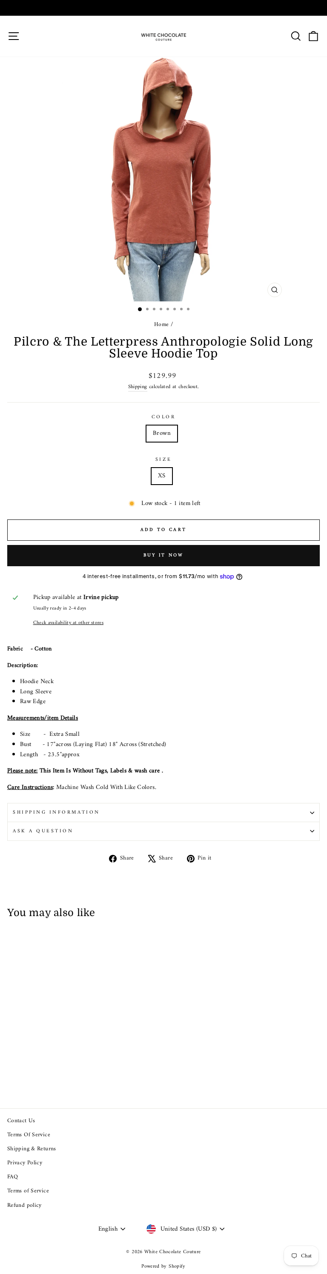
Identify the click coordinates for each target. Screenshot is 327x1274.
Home (161, 325)
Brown (162, 433)
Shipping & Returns (31, 1149)
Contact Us (21, 1121)
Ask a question (43, 831)
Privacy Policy (24, 1163)
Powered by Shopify (163, 1266)
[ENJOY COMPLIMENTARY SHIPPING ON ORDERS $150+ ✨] (163, 7)
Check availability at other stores (68, 623)
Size (163, 460)
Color (164, 417)
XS (162, 475)
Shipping (137, 387)
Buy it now (163, 555)
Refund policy (24, 1205)
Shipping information (56, 812)
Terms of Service (28, 1191)
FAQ (12, 1177)
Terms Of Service (28, 1135)
